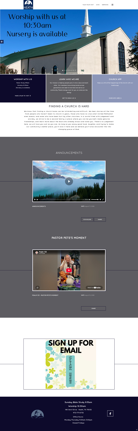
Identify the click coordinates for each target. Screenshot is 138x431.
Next (136, 42)
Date (82, 206)
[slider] (60, 199)
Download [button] (87, 219)
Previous (2, 42)
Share (100, 219)
